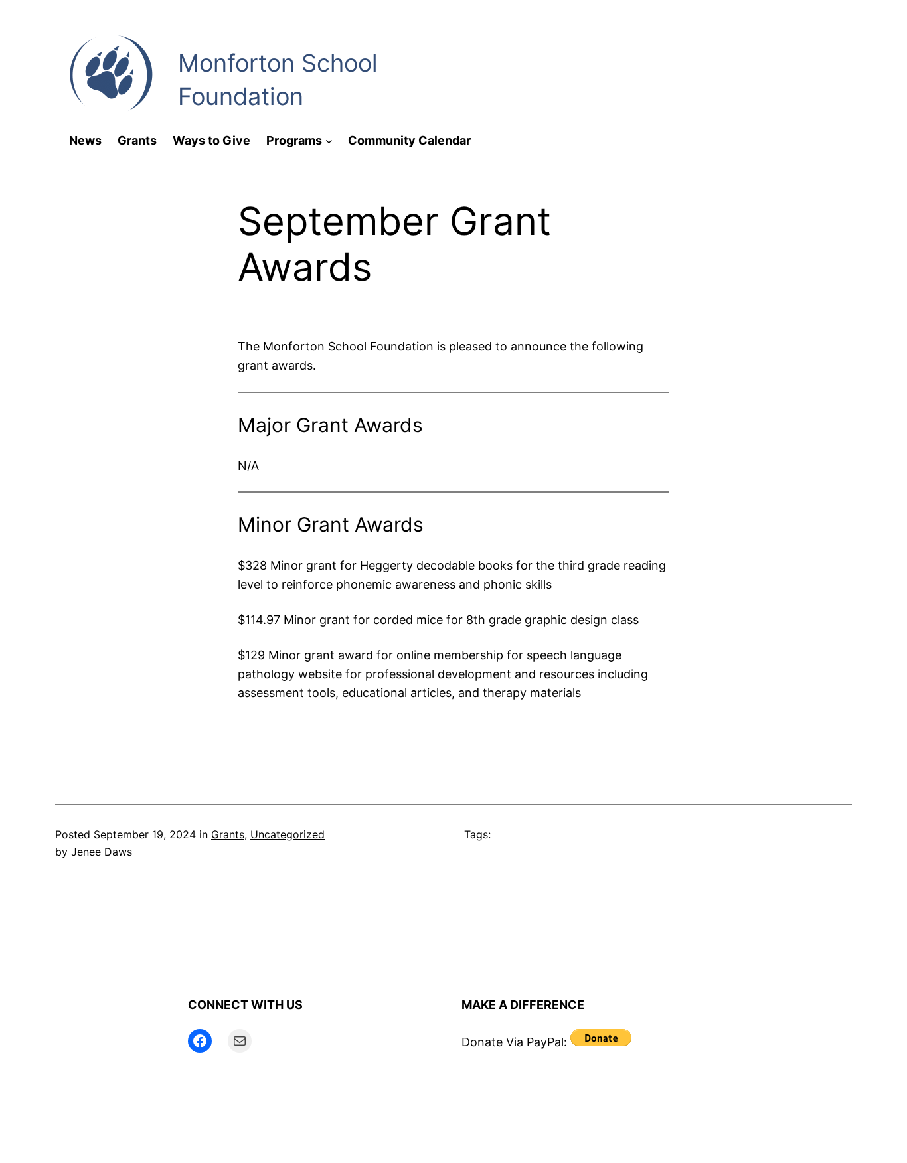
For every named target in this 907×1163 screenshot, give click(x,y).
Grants (227, 834)
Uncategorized (287, 834)
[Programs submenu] (329, 141)
